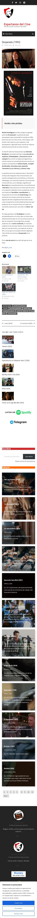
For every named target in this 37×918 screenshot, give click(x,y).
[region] (18, 899)
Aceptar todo (18, 903)
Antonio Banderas (15, 308)
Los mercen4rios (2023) (12, 529)
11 (32, 792)
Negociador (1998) (10, 690)
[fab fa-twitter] (18, 836)
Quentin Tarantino (23, 311)
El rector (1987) (9, 746)
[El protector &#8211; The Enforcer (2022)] (24, 270)
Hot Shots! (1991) (10, 636)
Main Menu (9, 34)
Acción (16, 306)
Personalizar (18, 908)
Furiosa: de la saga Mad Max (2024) (13, 403)
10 (28, 792)
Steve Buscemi (12, 313)
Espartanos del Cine (17, 24)
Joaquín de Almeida (9, 311)
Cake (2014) (8, 323)
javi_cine (17, 45)
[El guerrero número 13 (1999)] (9, 287)
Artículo (23, 306)
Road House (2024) (10, 553)
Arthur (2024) (6, 389)
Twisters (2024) (7, 346)
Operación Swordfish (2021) (13, 580)
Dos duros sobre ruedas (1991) (14, 607)
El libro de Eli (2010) (10, 666)
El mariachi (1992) (26, 323)
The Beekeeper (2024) (11, 504)
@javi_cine (8, 247)
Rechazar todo (18, 914)
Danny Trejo (27, 308)
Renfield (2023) (9, 768)
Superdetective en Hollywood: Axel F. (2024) (16, 360)
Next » (6, 796)
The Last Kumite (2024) (12, 480)
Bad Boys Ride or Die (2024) (11, 375)
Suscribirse (29, 457)
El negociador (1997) (11, 719)
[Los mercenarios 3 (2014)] (9, 270)
